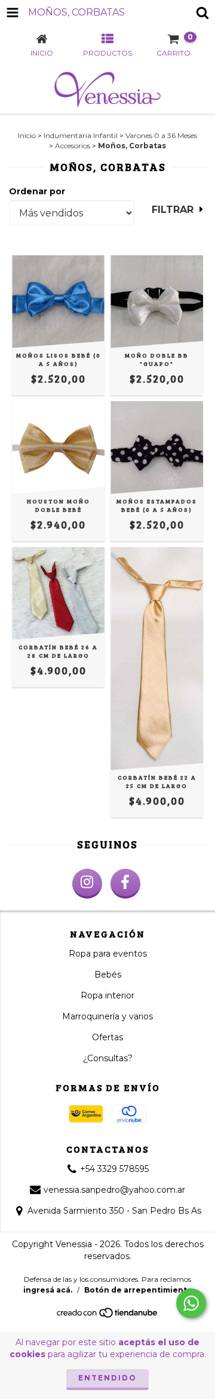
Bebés (107, 974)
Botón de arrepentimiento (138, 1289)
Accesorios (72, 145)
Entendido (107, 1377)
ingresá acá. (47, 1289)
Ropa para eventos (108, 953)
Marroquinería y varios (107, 1016)
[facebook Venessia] (125, 884)
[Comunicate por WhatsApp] (191, 1303)
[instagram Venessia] (87, 884)
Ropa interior (107, 995)
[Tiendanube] (108, 1315)
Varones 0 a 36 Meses (161, 135)
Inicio (27, 135)
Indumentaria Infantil (81, 135)
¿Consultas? (108, 1058)
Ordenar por (37, 191)
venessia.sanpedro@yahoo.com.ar (114, 1189)
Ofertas (107, 1037)
